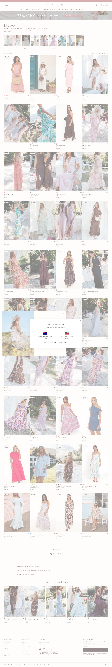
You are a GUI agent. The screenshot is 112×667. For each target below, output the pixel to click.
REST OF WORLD (63, 342)
